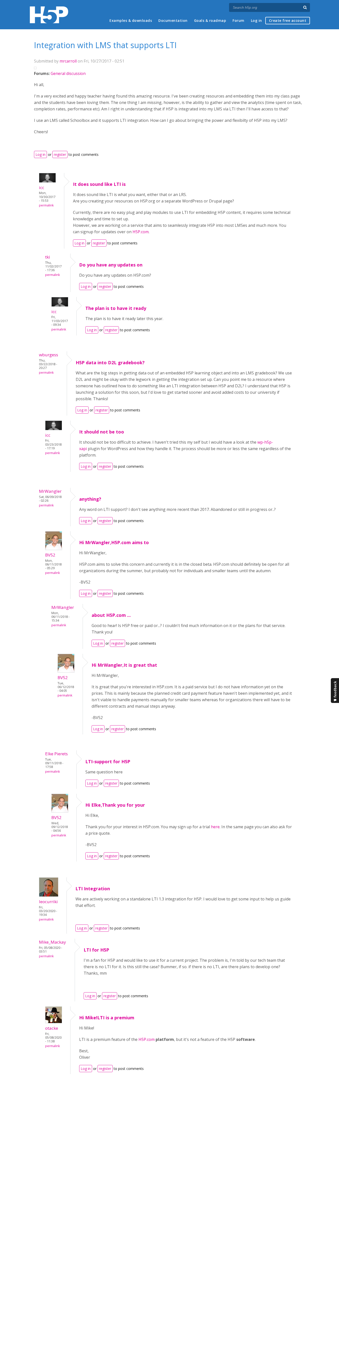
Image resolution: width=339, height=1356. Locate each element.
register (60, 154)
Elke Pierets (56, 754)
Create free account (287, 20)
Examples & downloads (130, 20)
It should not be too (101, 432)
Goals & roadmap (210, 20)
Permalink (46, 205)
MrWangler (50, 491)
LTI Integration (92, 889)
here (215, 826)
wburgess (48, 355)
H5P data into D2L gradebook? (110, 362)
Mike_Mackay (52, 942)
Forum (238, 20)
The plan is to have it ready (115, 308)
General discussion (68, 73)
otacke (51, 1028)
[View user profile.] (47, 181)
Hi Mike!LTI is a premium (106, 1018)
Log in (256, 20)
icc (41, 187)
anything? (90, 499)
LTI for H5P (96, 950)
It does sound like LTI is (99, 184)
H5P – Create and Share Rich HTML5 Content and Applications (49, 14)
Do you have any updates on (110, 265)
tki (47, 257)
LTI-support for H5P (107, 761)
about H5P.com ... (111, 615)
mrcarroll (68, 61)
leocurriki (48, 901)
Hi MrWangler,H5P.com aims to (114, 542)
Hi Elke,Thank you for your (115, 805)
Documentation (173, 20)
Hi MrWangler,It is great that (124, 665)
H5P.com (141, 231)
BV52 (50, 555)
